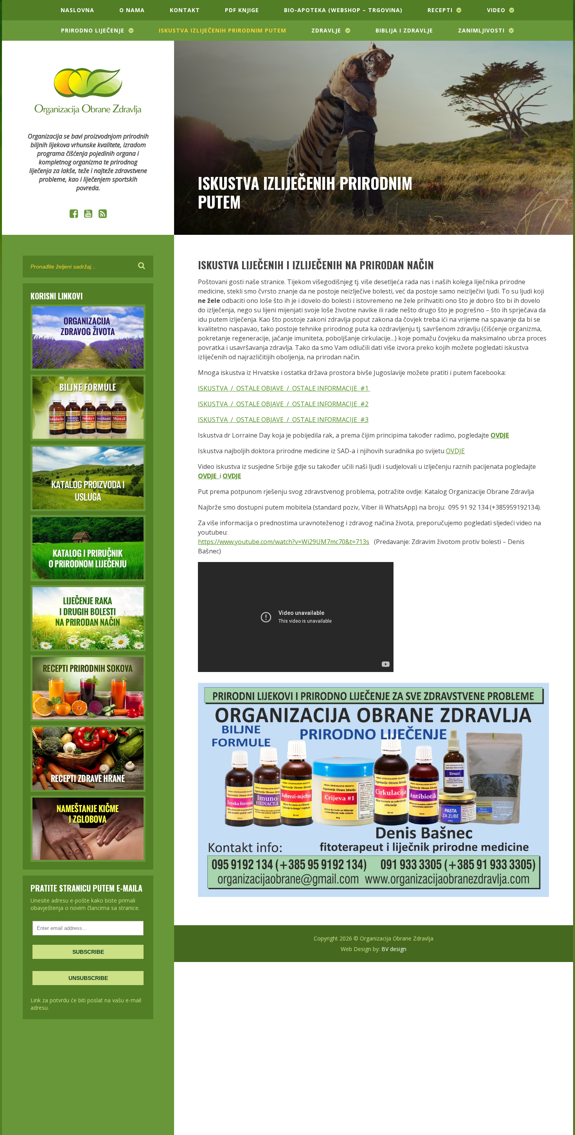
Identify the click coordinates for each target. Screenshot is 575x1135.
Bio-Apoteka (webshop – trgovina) (343, 10)
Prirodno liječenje (92, 30)
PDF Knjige (242, 10)
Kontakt (185, 10)
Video (496, 10)
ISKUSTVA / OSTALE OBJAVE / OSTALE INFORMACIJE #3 (283, 419)
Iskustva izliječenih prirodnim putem (222, 30)
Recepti (440, 10)
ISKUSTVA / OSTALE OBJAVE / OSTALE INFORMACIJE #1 (283, 388)
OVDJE (455, 451)
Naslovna (77, 10)
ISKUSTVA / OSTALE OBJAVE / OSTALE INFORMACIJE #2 (283, 404)
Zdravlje (326, 30)
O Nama (132, 10)
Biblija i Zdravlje (404, 30)
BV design (393, 949)
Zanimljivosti (481, 30)
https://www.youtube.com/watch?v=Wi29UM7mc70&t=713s (283, 541)
